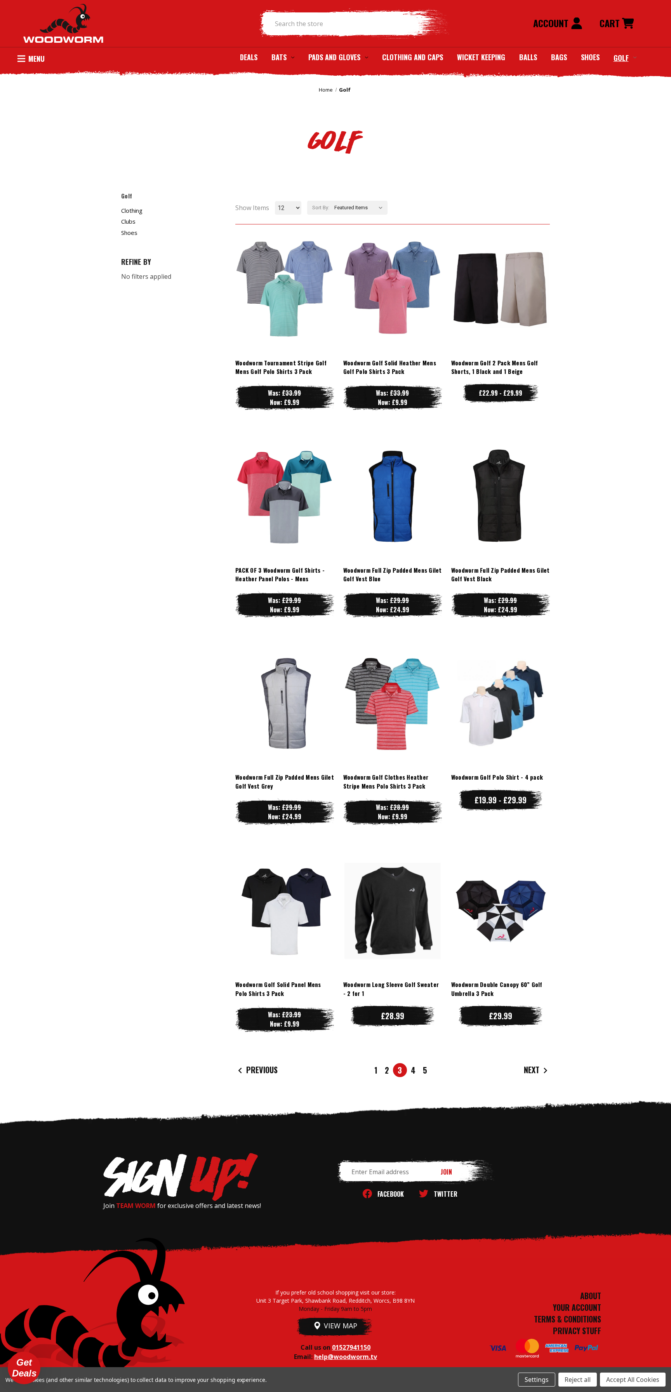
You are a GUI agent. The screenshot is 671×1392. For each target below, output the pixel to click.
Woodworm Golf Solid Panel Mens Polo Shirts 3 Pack (278, 989)
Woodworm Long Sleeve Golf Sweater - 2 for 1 (391, 989)
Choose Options (284, 304)
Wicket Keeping (481, 57)
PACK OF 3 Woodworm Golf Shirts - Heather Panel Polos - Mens (280, 574)
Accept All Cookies (632, 1379)
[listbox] (360, 207)
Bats (279, 57)
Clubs (128, 221)
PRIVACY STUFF (577, 1330)
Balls (528, 57)
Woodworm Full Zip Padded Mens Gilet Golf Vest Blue (392, 574)
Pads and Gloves (334, 57)
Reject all (578, 1379)
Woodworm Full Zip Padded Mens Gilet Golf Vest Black (500, 574)
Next (532, 1070)
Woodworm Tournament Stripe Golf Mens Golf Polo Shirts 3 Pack (281, 367)
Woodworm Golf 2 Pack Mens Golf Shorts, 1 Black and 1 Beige (494, 367)
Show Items (252, 207)
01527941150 (351, 1347)
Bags (559, 57)
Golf (621, 57)
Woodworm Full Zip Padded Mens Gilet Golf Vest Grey (284, 781)
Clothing (132, 210)
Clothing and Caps (412, 57)
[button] (24, 1368)
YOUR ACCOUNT (577, 1307)
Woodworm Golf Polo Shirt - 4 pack (497, 777)
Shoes (590, 57)
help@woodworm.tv (345, 1356)
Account (552, 23)
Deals (248, 57)
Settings (537, 1379)
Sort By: (320, 207)
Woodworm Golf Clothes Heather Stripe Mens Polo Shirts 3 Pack (385, 781)
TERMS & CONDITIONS (567, 1319)
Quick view (284, 273)
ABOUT (590, 1296)
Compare (281, 289)
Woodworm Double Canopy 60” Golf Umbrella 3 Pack (496, 989)
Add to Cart (500, 926)
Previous (261, 1070)
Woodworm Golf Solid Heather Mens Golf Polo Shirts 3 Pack (389, 367)
